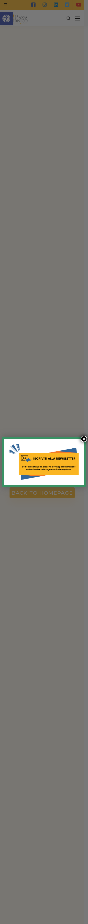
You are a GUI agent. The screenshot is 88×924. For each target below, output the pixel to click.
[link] (44, 462)
